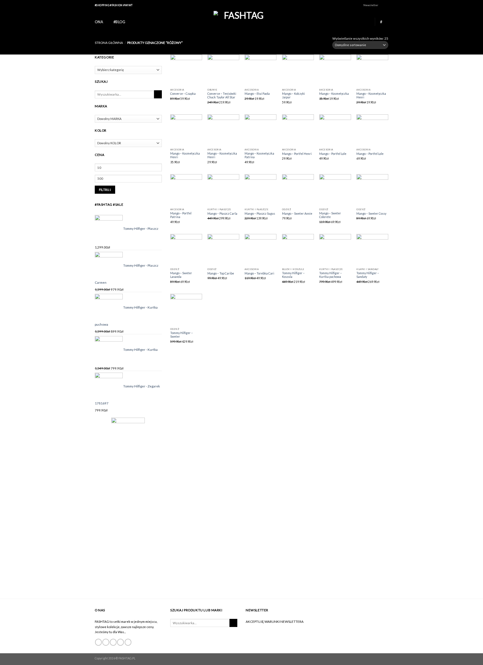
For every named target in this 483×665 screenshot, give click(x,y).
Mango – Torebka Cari (259, 273)
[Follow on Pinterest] (128, 642)
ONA (99, 22)
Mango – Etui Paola (257, 93)
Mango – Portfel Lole (332, 153)
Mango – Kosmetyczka (334, 93)
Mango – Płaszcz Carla (222, 213)
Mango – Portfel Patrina (180, 215)
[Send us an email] (120, 642)
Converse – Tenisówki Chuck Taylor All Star (221, 95)
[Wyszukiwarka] (367, 21)
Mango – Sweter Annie (297, 213)
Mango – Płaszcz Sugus (260, 213)
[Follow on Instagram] (386, 5)
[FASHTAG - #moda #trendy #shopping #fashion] (241, 22)
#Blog (119, 22)
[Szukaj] (158, 94)
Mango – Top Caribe (220, 273)
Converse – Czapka (183, 93)
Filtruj (105, 189)
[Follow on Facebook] (382, 5)
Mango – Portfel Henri (297, 153)
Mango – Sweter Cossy (371, 213)
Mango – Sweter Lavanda (181, 275)
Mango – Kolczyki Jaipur (293, 95)
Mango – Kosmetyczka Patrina (259, 155)
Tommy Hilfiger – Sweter (181, 335)
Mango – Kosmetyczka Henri (371, 95)
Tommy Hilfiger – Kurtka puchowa (330, 275)
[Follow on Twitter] (113, 642)
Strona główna (109, 42)
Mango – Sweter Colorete (330, 215)
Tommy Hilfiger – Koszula (293, 275)
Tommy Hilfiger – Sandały (367, 275)
